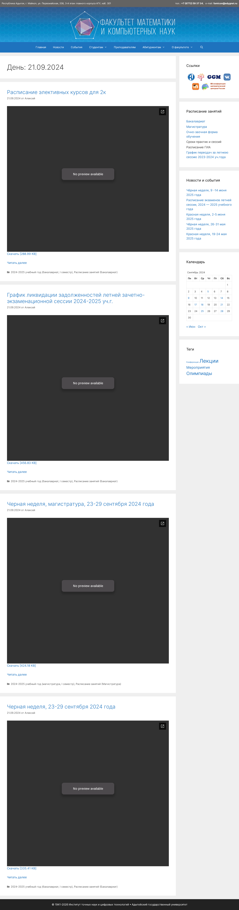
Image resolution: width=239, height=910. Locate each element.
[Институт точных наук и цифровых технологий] (122, 24)
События (76, 47)
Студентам (96, 47)
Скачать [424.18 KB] (21, 665)
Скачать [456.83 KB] (22, 463)
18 (202, 304)
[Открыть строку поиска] (201, 47)
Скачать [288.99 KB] (22, 254)
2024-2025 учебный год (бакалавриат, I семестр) (42, 272)
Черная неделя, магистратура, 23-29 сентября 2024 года (80, 504)
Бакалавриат (195, 121)
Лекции (209, 361)
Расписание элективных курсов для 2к (56, 92)
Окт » (202, 326)
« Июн (190, 326)
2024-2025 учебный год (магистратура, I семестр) (42, 683)
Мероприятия (198, 367)
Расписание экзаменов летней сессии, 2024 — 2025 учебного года (209, 204)
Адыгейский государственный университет (159, 904)
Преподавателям (125, 47)
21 (221, 304)
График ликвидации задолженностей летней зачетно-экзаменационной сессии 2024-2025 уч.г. (76, 298)
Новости (58, 47)
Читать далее (17, 263)
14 (221, 298)
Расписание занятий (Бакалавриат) (96, 272)
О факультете (180, 47)
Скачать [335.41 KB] (21, 868)
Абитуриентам (152, 47)
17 (195, 304)
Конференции (192, 362)
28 (221, 311)
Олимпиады (199, 373)
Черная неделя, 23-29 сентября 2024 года (61, 706)
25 (202, 311)
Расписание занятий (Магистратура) (98, 683)
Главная (41, 47)
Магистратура (196, 126)
